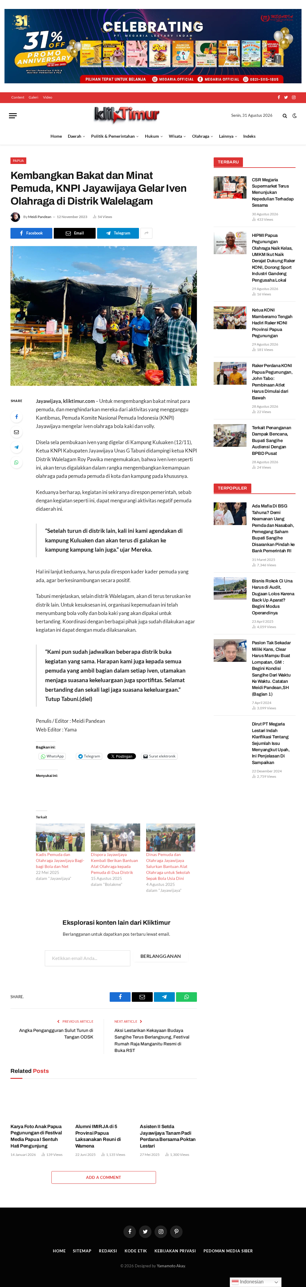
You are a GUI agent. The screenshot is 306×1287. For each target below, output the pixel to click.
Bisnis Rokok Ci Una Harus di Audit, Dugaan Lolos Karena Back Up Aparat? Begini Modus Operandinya (273, 597)
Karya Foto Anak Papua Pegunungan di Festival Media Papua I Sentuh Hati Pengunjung (36, 1136)
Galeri (33, 97)
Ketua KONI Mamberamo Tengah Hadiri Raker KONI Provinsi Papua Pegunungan (272, 323)
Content (17, 97)
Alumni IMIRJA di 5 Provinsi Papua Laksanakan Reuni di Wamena (98, 1136)
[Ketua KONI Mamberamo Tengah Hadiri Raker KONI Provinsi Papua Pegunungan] (230, 317)
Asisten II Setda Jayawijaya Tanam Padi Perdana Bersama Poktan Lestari (168, 1136)
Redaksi (108, 1250)
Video (47, 97)
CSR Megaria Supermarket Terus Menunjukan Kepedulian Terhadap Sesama (273, 192)
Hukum (152, 136)
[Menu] (13, 115)
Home (56, 136)
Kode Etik (136, 1250)
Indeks (249, 136)
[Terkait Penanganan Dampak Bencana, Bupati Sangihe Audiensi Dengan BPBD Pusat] (230, 435)
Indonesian (251, 1281)
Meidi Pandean (39, 216)
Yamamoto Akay (171, 1265)
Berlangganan (160, 956)
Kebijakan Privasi (175, 1250)
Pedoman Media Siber (228, 1250)
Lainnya (226, 136)
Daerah (74, 136)
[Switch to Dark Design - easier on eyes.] (294, 115)
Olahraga (200, 136)
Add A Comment (103, 1177)
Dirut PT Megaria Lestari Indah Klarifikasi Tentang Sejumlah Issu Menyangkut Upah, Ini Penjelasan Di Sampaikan (271, 743)
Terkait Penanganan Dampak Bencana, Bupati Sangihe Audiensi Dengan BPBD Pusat (271, 440)
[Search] (284, 115)
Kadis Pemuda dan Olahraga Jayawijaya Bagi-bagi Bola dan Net (60, 860)
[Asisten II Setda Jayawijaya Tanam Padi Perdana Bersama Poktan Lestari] (168, 1103)
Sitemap (82, 1250)
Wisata (175, 136)
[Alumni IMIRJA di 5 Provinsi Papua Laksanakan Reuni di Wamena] (103, 1103)
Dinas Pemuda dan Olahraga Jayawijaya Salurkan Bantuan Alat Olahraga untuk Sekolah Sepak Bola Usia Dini (168, 866)
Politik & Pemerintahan (113, 136)
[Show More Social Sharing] (146, 233)
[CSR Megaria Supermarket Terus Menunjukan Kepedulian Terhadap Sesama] (230, 187)
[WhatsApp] (16, 462)
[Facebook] (16, 417)
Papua (18, 160)
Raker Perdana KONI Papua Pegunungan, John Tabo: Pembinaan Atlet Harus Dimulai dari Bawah (272, 381)
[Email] (16, 432)
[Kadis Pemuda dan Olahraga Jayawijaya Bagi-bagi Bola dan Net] (60, 837)
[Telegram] (16, 447)
